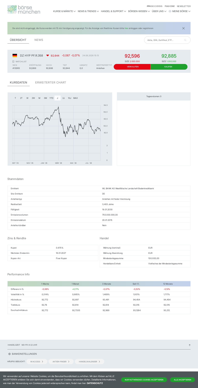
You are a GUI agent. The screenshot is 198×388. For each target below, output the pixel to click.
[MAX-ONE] (168, 6)
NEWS (38, 39)
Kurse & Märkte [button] (63, 11)
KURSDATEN (18, 82)
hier (126, 28)
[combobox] (167, 40)
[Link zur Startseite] (28, 9)
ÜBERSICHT (18, 39)
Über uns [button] (158, 11)
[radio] (15, 98)
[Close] (183, 28)
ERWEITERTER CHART (50, 82)
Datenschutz (95, 383)
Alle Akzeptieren (182, 380)
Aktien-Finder (60, 361)
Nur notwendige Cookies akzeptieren (144, 380)
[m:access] (153, 6)
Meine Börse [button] (180, 11)
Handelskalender (88, 361)
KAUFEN (168, 66)
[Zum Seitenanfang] (190, 345)
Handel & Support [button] (112, 11)
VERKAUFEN (133, 66)
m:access (35, 361)
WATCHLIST (21, 62)
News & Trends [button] (87, 11)
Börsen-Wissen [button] (137, 11)
